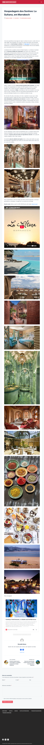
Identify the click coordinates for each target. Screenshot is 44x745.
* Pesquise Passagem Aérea (36, 710)
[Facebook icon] (21, 650)
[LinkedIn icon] (23, 650)
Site (30, 680)
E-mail (17, 680)
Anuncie (16, 710)
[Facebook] (3, 739)
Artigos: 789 (22, 652)
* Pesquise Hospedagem (6, 712)
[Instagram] (8, 739)
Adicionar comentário (6, 685)
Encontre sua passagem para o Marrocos (22, 634)
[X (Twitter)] (5, 739)
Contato (10, 710)
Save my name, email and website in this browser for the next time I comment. (18, 698)
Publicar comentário (7, 701)
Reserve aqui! (34, 204)
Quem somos (4, 710)
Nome (3, 680)
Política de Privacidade (24, 710)
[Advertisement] (22, 30)
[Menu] (39, 2)
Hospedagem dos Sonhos (26, 18)
